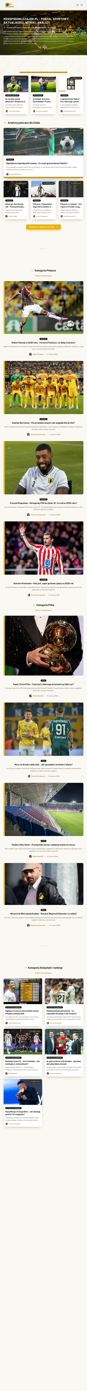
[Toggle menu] (82, 5)
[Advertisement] (43, 64)
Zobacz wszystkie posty (43, 276)
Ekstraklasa (38, 95)
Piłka (43, 680)
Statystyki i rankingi (13, 1007)
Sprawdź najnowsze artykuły (42, 227)
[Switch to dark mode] (77, 5)
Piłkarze (64, 95)
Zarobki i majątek (12, 95)
